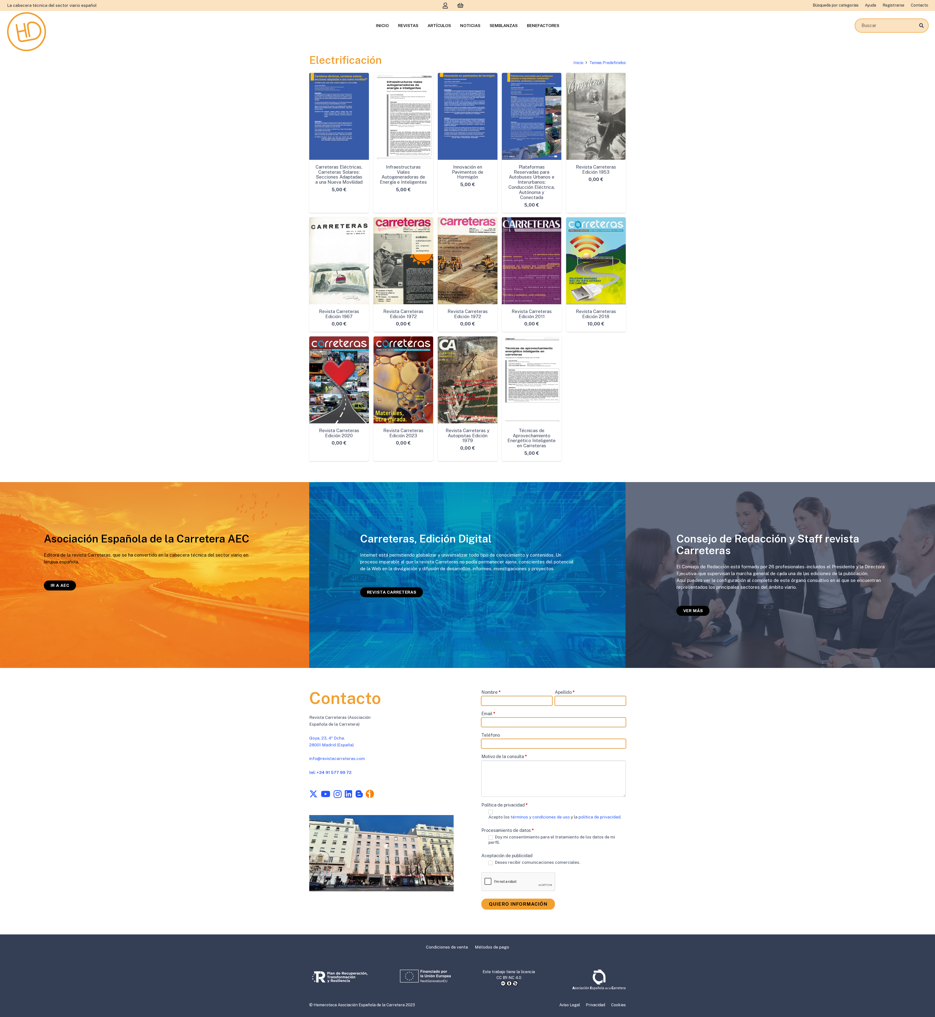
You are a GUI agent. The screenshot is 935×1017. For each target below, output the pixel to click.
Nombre (491, 692)
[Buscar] (921, 25)
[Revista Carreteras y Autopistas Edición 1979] (467, 379)
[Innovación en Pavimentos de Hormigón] (467, 116)
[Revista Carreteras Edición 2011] (531, 260)
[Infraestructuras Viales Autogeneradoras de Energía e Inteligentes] (403, 116)
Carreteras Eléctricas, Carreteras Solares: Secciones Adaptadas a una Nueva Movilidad (339, 174)
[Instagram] (338, 794)
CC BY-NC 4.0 (508, 977)
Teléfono (490, 735)
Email (488, 713)
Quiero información (518, 904)
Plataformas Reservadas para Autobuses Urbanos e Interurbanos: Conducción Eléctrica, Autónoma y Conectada (532, 182)
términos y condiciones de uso (541, 817)
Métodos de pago (492, 947)
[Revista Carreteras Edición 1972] (403, 260)
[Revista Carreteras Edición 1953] (596, 116)
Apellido (565, 692)
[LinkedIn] (348, 794)
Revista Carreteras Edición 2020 (339, 433)
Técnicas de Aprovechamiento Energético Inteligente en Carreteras (532, 438)
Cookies (618, 1005)
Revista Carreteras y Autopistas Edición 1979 (467, 435)
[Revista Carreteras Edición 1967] (339, 260)
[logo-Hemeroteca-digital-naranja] (26, 31)
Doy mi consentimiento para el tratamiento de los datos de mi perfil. (551, 840)
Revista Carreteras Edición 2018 (596, 314)
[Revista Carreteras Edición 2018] (596, 260)
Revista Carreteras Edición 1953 (596, 169)
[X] (313, 794)
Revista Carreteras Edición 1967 (339, 314)
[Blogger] (359, 794)
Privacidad (595, 1005)
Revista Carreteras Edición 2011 (532, 314)
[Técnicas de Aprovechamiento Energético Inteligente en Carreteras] (531, 379)
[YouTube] (325, 794)
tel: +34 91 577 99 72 (330, 772)
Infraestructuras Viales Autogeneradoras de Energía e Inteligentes (403, 174)
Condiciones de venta (447, 947)
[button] (339, 208)
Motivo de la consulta (504, 756)
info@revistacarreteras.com (337, 758)
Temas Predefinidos (607, 62)
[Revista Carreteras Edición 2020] (339, 379)
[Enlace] (445, 5)
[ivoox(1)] (370, 794)
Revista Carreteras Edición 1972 (403, 314)
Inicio (578, 62)
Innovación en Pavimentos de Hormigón (467, 172)
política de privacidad (599, 817)
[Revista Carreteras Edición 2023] (403, 379)
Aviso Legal (569, 1005)
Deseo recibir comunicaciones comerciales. (537, 862)
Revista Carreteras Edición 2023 (403, 433)
